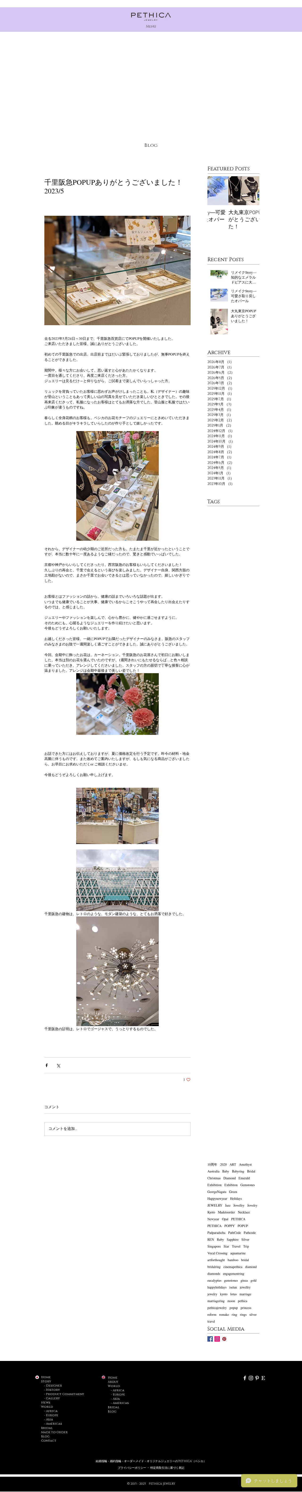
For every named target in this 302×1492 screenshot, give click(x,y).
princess (246, 1308)
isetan (233, 1287)
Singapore (214, 1246)
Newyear (213, 1219)
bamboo (233, 1260)
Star (226, 1246)
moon (231, 1301)
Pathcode (250, 1233)
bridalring (214, 1267)
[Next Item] (252, 190)
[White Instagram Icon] (251, 1378)
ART (233, 1164)
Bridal (251, 1171)
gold (253, 1280)
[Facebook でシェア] (46, 1065)
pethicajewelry (217, 1308)
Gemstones (247, 1185)
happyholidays (216, 1287)
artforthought (216, 1260)
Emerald (244, 1178)
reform (211, 1314)
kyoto (223, 1294)
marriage (245, 1294)
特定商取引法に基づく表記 (167, 1468)
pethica (242, 1301)
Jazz (228, 1205)
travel (211, 1321)
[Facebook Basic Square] (210, 1339)
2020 (223, 1164)
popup (234, 1308)
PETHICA (238, 1219)
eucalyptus (214, 1280)
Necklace (244, 1212)
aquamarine (238, 1253)
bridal (245, 1260)
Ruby (220, 1239)
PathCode (234, 1233)
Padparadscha (216, 1233)
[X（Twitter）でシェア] (58, 1065)
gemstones (231, 1280)
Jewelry (252, 1205)
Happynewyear (217, 1198)
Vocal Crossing (217, 1253)
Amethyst (245, 1164)
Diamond (229, 1178)
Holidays (236, 1198)
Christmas (214, 1178)
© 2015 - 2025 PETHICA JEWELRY (151, 1484)
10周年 (212, 1164)
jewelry (212, 1294)
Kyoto (211, 1212)
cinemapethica (232, 1267)
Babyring (238, 1171)
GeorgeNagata (216, 1192)
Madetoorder (226, 1212)
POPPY (229, 1226)
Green (233, 1192)
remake (224, 1314)
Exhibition (214, 1185)
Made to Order (54, 1432)
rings (243, 1314)
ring (234, 1314)
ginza (244, 1280)
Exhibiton (231, 1185)
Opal (225, 1219)
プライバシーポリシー (132, 1468)
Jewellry (238, 1205)
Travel (236, 1246)
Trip (246, 1246)
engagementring (233, 1274)
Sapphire (233, 1239)
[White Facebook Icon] (245, 1378)
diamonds (213, 1274)
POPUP (243, 1226)
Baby (225, 1171)
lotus (233, 1294)
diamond (251, 1267)
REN (210, 1239)
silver (253, 1314)
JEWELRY (214, 1205)
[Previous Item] (215, 190)
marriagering (216, 1301)
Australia (213, 1171)
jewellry (245, 1287)
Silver (245, 1239)
